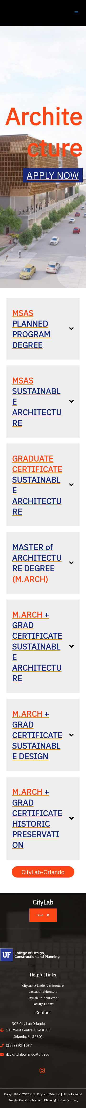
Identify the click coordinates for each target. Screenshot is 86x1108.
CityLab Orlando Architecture (43, 985)
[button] (42, 329)
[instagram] (43, 1070)
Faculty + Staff (43, 1004)
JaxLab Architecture (43, 991)
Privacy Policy (68, 1100)
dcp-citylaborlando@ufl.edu (27, 1054)
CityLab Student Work (43, 998)
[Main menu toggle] (76, 13)
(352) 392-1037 (19, 1045)
